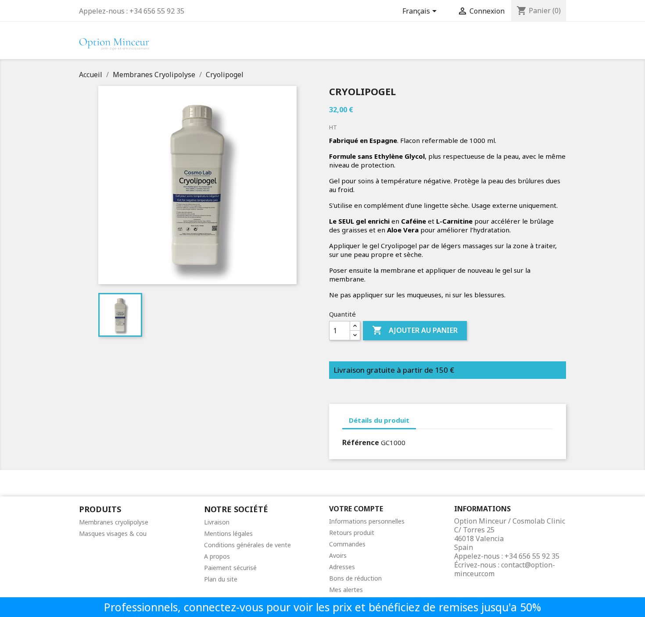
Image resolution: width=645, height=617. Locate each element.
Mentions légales (228, 533)
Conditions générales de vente (247, 545)
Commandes (347, 544)
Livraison (216, 522)
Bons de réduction (355, 578)
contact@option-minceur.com (504, 569)
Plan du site (220, 579)
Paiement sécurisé (230, 568)
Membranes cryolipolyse (113, 522)
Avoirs (338, 555)
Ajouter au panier (415, 330)
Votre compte (356, 509)
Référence (360, 442)
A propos (217, 556)
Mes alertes (346, 589)
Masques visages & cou (113, 533)
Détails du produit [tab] (379, 420)
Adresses (342, 567)
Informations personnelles (367, 521)
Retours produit (351, 532)
